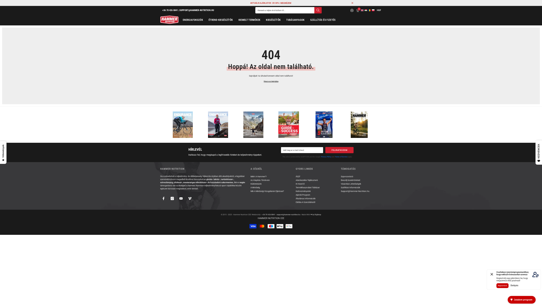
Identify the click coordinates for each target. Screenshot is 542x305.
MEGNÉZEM (285, 3)
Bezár (352, 3)
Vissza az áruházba (271, 81)
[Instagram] (172, 198)
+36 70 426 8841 (268, 215)
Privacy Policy (326, 157)
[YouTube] (181, 198)
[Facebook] (163, 198)
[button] (361, 10)
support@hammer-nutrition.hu (288, 215)
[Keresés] (288, 10)
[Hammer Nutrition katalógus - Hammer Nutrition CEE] (253, 125)
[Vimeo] (189, 198)
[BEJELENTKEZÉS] (352, 10)
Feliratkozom (339, 150)
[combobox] (284, 10)
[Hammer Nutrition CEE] (182, 125)
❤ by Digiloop (315, 215)
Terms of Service (341, 157)
